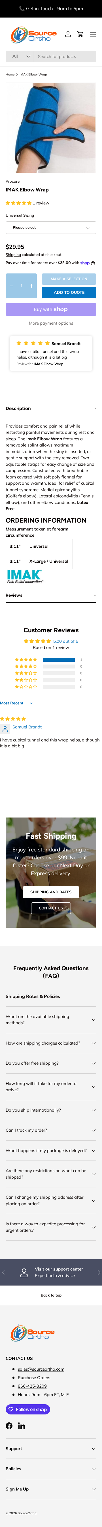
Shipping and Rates (51, 892)
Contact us (51, 908)
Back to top (51, 1295)
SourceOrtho (27, 1513)
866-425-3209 (32, 1386)
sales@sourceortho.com (41, 1369)
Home (10, 74)
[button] (19, 203)
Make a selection (69, 279)
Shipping (13, 254)
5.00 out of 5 (65, 641)
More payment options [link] (51, 323)
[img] (13, 718)
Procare (13, 181)
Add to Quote (69, 292)
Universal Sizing (20, 215)
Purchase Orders (34, 1377)
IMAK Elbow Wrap (33, 74)
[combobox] (51, 56)
